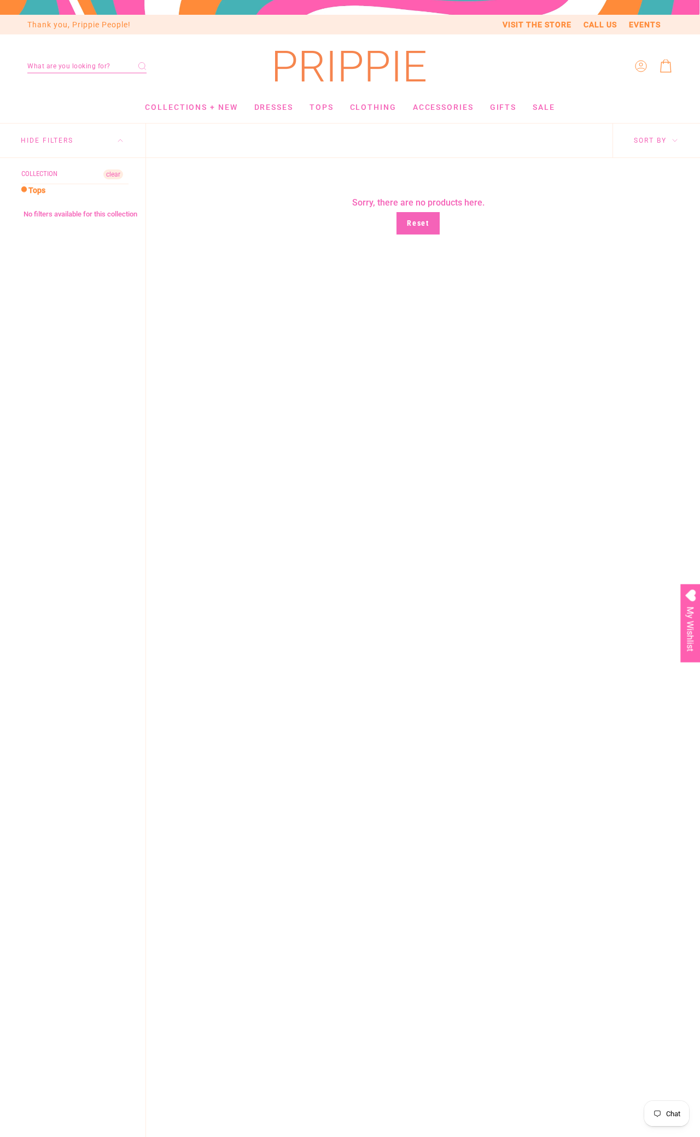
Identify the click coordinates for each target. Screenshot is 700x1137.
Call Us (600, 24)
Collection (39, 173)
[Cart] (666, 66)
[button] (87, 66)
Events (645, 24)
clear (113, 174)
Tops (36, 190)
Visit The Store (537, 24)
